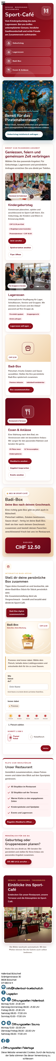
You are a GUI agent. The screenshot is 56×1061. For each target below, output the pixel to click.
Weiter (45, 748)
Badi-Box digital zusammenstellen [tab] (16, 612)
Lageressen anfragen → (20, 326)
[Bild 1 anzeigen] (27, 939)
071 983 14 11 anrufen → (18, 861)
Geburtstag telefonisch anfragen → (24, 134)
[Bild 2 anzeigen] (30, 939)
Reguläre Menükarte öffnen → (20, 822)
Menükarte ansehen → (20, 461)
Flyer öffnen (15, 254)
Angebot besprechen (19, 468)
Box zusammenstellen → (21, 390)
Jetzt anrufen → (17, 241)
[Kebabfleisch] (30, 737)
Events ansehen (17, 475)
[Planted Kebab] (9, 737)
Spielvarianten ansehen (20, 248)
